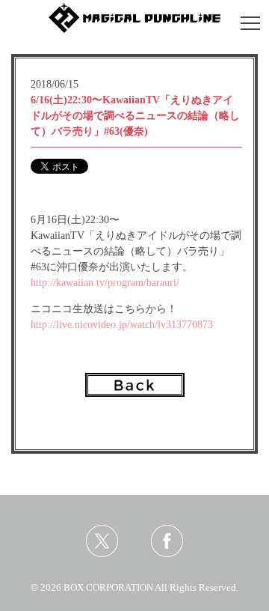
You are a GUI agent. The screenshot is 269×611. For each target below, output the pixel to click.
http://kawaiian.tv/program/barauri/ (105, 282)
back (135, 385)
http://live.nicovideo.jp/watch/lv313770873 (122, 324)
